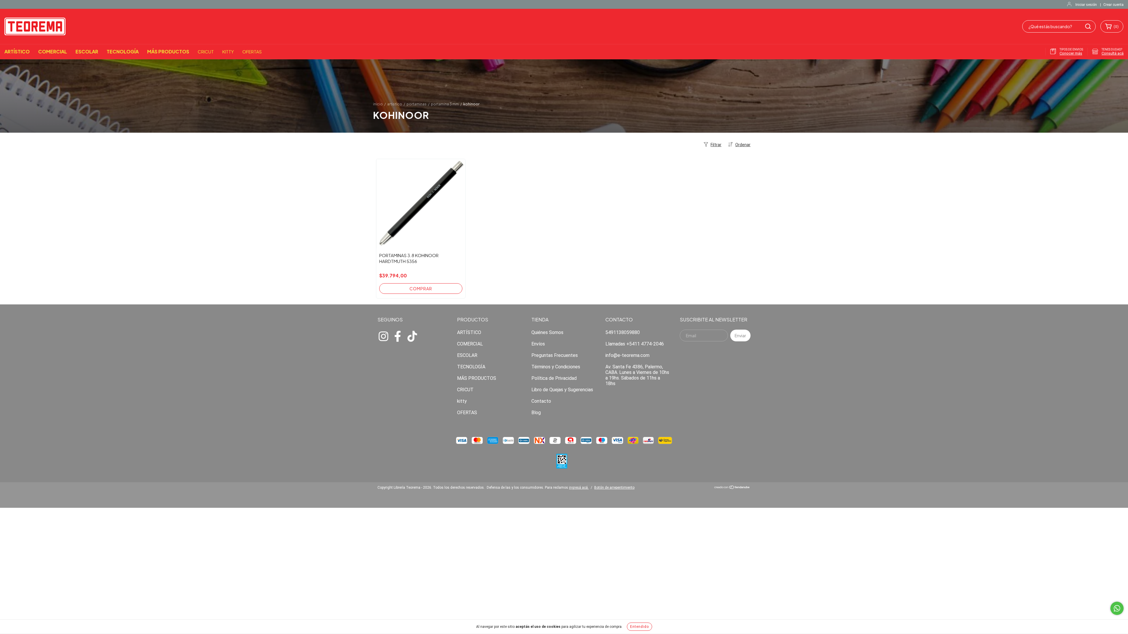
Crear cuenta (1113, 5)
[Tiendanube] (732, 488)
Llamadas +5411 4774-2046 (634, 344)
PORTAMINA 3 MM (445, 104)
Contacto (541, 401)
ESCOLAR (86, 51)
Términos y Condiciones (555, 367)
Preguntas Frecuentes (554, 355)
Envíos (538, 344)
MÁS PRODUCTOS (168, 51)
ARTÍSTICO (17, 51)
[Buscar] (1088, 26)
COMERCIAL (52, 51)
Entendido (639, 627)
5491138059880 (622, 332)
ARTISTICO (394, 104)
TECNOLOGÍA (123, 51)
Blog (536, 412)
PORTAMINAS (417, 104)
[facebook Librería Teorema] (398, 335)
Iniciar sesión (1086, 5)
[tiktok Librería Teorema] (412, 335)
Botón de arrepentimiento (614, 487)
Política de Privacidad (554, 378)
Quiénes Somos (547, 332)
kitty (228, 51)
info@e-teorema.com (627, 355)
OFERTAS (252, 51)
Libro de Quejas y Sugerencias (562, 389)
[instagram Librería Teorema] (383, 335)
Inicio (378, 104)
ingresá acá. (579, 487)
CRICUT (206, 51)
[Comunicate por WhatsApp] (1117, 608)
